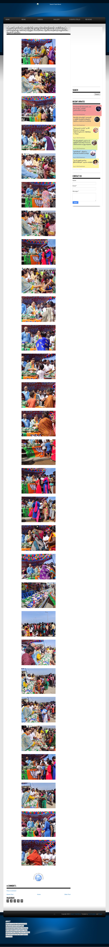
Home (8, 19)
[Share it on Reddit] (67, 878)
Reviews (88, 19)
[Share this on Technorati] (9, 878)
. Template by (88, 914)
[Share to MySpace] (51, 878)
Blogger (100, 914)
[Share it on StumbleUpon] (45, 878)
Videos (40, 19)
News (24, 19)
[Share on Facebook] (30, 878)
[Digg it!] (14, 878)
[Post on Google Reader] (56, 878)
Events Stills (74, 19)
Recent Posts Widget (77, 169)
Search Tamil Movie (76, 914)
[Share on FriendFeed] (61, 878)
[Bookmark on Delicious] (25, 878)
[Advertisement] (86, 42)
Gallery (56, 19)
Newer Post (10, 894)
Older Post (67, 894)
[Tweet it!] (20, 878)
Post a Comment (11, 891)
